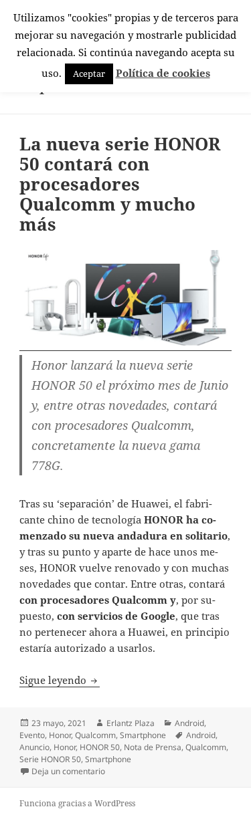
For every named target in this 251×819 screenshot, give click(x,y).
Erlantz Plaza (130, 723)
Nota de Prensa (152, 747)
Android (189, 723)
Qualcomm (95, 735)
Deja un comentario (68, 771)
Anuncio (34, 747)
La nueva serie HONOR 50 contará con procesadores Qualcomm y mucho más (119, 184)
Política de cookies (163, 73)
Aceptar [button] (89, 74)
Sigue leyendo (59, 680)
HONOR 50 (100, 747)
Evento (32, 735)
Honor (60, 735)
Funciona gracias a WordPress (77, 803)
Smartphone (143, 735)
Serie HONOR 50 (50, 759)
